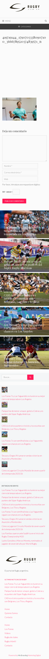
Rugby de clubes (11, 637)
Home (7, 609)
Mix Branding (23, 655)
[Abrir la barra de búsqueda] (46, 21)
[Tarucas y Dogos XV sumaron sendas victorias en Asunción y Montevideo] (24, 368)
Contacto (8, 617)
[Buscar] (30, 377)
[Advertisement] (24, 72)
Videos (7, 633)
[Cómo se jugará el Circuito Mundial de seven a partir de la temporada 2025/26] (4, 465)
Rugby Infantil (10, 641)
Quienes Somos (11, 613)
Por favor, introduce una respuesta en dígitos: (21, 184)
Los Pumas (9, 629)
